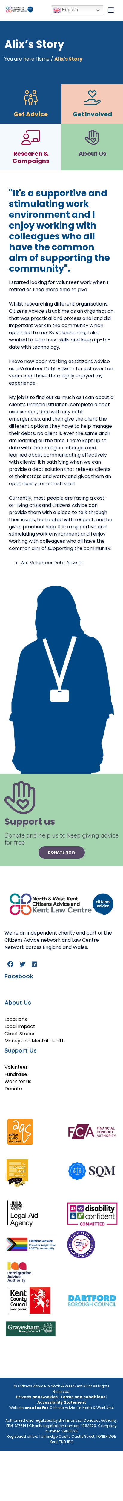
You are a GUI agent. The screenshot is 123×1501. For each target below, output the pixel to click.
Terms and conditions (82, 1396)
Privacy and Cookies (37, 1396)
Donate (13, 1088)
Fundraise (15, 1074)
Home (43, 58)
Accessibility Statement (61, 1402)
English (69, 9)
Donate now (62, 852)
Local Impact (19, 1026)
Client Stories (20, 1033)
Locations (15, 1019)
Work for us (17, 1081)
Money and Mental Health (34, 1040)
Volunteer (16, 1067)
